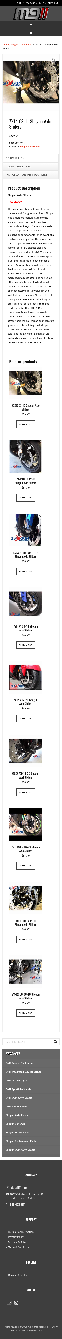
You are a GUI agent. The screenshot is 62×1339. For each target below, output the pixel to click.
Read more (25, 424)
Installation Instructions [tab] (27, 174)
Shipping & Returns (18, 1241)
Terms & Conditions (18, 1247)
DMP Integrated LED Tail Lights (23, 1071)
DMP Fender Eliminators (19, 1063)
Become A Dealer (17, 1274)
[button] (31, 25)
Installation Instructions (21, 1231)
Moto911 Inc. (18, 1187)
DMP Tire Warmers (16, 1106)
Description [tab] (15, 158)
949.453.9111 (17, 1204)
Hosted (14, 1330)
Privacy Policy (16, 1236)
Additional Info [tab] (18, 166)
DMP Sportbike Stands (18, 1089)
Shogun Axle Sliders (21, 44)
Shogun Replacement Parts (21, 1141)
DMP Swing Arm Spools (19, 1097)
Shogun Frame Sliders (18, 1132)
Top (53, 1326)
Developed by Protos (31, 1330)
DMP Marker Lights (17, 1080)
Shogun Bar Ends (15, 1123)
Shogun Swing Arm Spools (20, 1149)
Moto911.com (31, 13)
